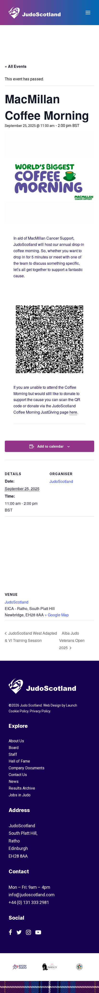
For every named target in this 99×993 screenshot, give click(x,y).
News (14, 781)
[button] (88, 12)
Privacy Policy (40, 711)
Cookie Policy (18, 711)
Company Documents (26, 768)
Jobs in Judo (20, 795)
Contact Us (18, 774)
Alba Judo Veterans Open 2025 (72, 640)
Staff (13, 754)
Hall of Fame (19, 761)
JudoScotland (61, 481)
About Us (16, 741)
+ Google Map (57, 615)
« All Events (15, 66)
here (73, 412)
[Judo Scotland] (35, 13)
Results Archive (22, 788)
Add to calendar (50, 446)
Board (14, 747)
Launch (71, 705)
